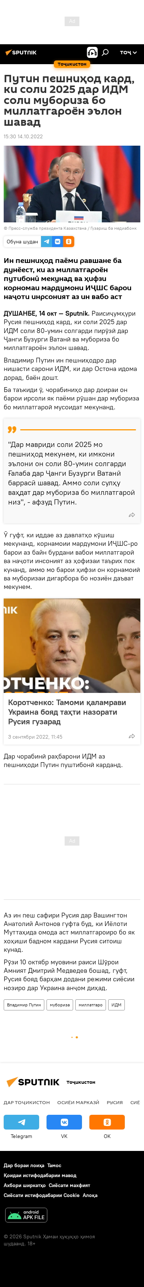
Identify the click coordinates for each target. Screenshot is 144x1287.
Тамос (54, 1165)
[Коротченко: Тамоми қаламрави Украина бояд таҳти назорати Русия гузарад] (72, 646)
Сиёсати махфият (69, 1185)
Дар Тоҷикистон (27, 1102)
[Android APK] (26, 1216)
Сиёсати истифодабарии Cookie (42, 1195)
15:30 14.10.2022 (23, 136)
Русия (115, 1102)
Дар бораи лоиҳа (24, 1165)
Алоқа (90, 1195)
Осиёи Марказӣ (78, 1102)
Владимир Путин (24, 1004)
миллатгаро (91, 1004)
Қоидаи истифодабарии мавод (40, 1175)
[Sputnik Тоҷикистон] (22, 55)
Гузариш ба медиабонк (113, 228)
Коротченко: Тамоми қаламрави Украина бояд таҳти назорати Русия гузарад (67, 711)
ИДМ (116, 1004)
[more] (131, 514)
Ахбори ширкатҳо (25, 1185)
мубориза (60, 1004)
